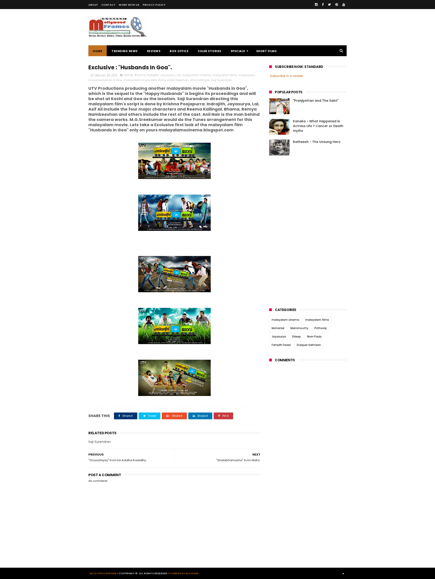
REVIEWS (154, 51)
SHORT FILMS (266, 51)
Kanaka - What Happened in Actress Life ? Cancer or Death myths (318, 126)
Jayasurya (167, 75)
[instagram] (316, 4)
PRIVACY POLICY (154, 5)
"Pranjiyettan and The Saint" (315, 100)
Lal (179, 75)
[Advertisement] (264, 27)
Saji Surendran (221, 80)
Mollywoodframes (104, 573)
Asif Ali (128, 75)
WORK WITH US (129, 5)
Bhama (140, 75)
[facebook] (322, 4)
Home (97, 51)
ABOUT (93, 5)
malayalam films (224, 75)
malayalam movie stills (140, 80)
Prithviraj (320, 328)
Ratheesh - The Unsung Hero (317, 142)
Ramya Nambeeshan (173, 80)
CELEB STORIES (209, 51)
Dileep (296, 336)
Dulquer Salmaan (309, 345)
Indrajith (152, 75)
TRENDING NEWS (124, 51)
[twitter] (329, 4)
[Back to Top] (343, 573)
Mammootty (299, 328)
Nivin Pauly (314, 336)
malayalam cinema (196, 75)
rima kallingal (199, 80)
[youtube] (344, 4)
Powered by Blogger (183, 573)
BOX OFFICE (179, 51)
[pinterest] (337, 4)
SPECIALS (238, 51)
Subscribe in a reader (286, 76)
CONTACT (109, 5)
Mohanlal (278, 328)
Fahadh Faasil (281, 345)
